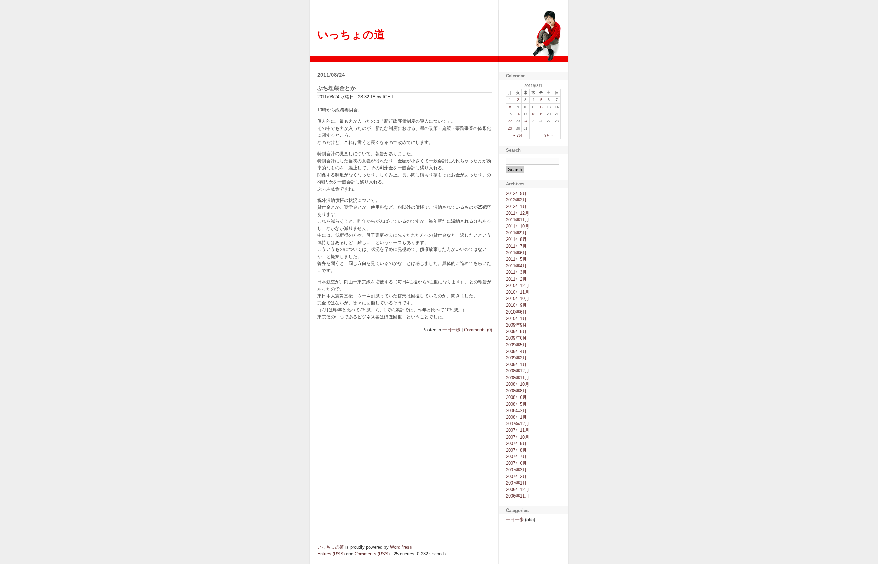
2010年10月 (517, 298)
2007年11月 (517, 430)
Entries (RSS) (331, 553)
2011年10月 (517, 226)
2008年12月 (517, 370)
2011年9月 (516, 232)
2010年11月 (517, 292)
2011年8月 (516, 239)
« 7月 (517, 135)
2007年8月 (516, 450)
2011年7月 (516, 246)
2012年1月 (516, 206)
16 (518, 114)
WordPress (401, 547)
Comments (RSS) (372, 553)
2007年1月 (516, 483)
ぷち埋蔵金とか (336, 88)
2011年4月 (516, 265)
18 (533, 114)
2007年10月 (517, 437)
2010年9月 (516, 305)
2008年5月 (516, 404)
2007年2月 (516, 476)
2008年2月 (516, 410)
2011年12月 (517, 213)
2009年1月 (516, 364)
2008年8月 (516, 390)
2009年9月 (516, 325)
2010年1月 (516, 318)
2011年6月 (516, 252)
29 (510, 128)
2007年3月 (516, 470)
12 (541, 107)
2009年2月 (516, 357)
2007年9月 (516, 443)
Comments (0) (478, 329)
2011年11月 (517, 219)
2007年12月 (517, 423)
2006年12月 (517, 489)
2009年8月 (516, 331)
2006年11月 (517, 496)
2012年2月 (516, 200)
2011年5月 (516, 259)
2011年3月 (516, 272)
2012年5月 (516, 193)
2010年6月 (516, 312)
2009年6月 (516, 338)
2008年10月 (517, 384)
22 (510, 121)
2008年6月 (516, 397)
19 (541, 114)
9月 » (548, 135)
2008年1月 (516, 417)
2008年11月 (517, 377)
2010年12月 (517, 285)
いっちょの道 (351, 34)
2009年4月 (516, 351)
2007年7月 (516, 456)
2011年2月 (516, 279)
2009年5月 (516, 344)
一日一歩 (451, 329)
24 (525, 121)
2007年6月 (516, 463)
